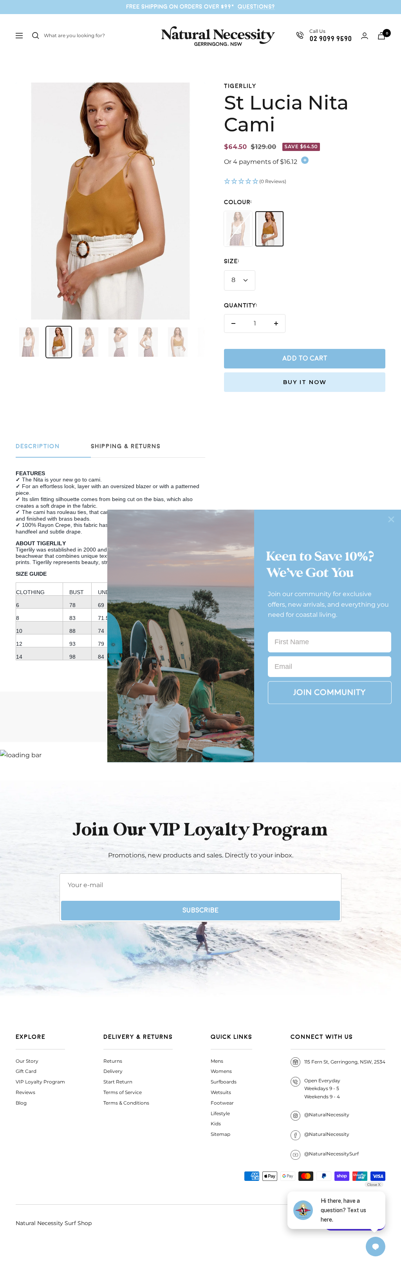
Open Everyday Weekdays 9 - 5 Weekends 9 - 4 (322, 1089)
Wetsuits (221, 1092)
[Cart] (381, 36)
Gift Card (26, 1071)
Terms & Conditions (126, 1103)
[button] (304, 181)
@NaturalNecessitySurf (331, 1154)
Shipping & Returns (126, 446)
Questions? (256, 7)
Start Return (117, 1082)
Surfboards (224, 1082)
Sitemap (220, 1134)
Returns (112, 1061)
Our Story (27, 1061)
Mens (217, 1061)
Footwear (222, 1103)
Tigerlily (240, 86)
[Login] (364, 35)
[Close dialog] (391, 519)
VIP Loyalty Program (40, 1082)
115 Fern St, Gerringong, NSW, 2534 (344, 1062)
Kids (216, 1123)
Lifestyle (220, 1113)
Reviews (25, 1092)
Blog (21, 1103)
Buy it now (305, 382)
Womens (221, 1071)
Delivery (113, 1071)
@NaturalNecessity (326, 1114)
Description (38, 446)
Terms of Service (122, 1092)
